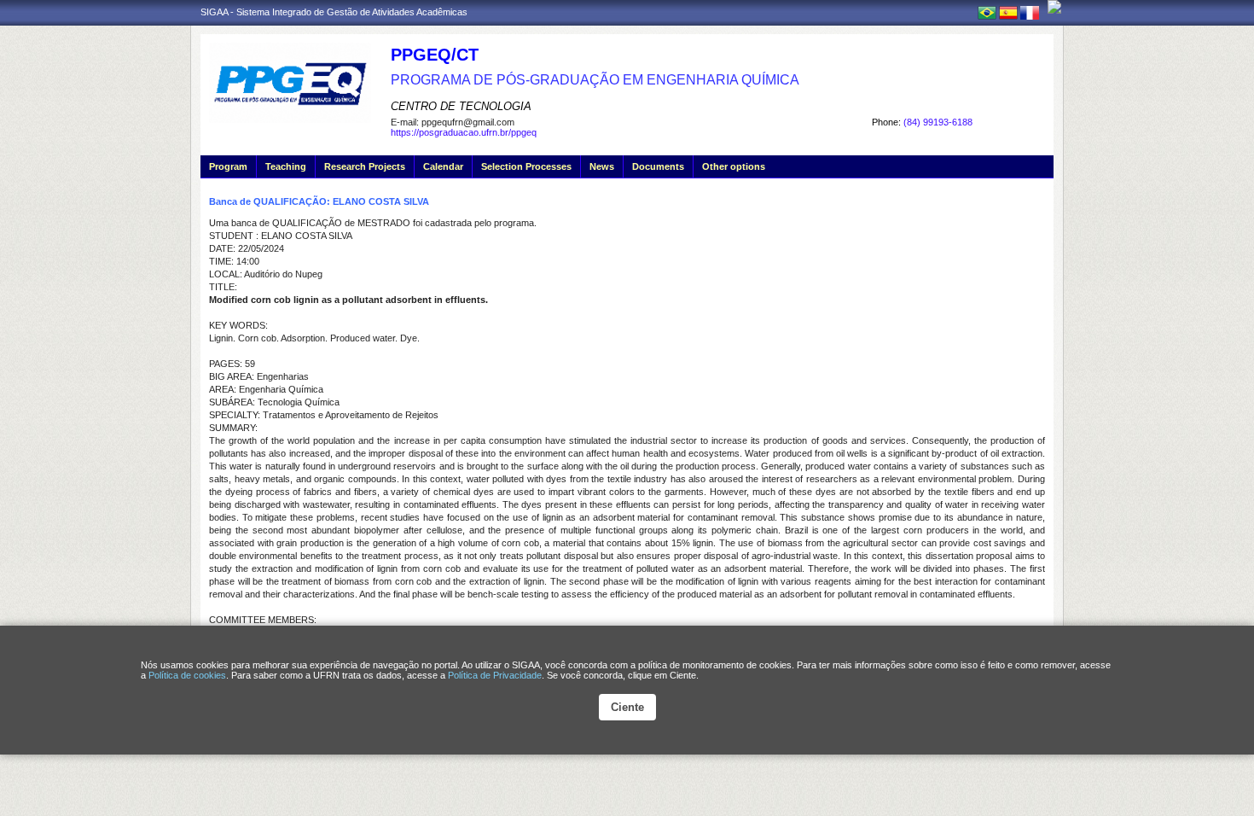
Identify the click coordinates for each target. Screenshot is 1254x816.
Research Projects (364, 166)
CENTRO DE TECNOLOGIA (461, 106)
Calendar (443, 166)
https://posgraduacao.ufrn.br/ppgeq (464, 132)
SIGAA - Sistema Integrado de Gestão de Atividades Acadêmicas (333, 12)
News (601, 166)
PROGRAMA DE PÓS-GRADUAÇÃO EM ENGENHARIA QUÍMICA (595, 80)
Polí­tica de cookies (187, 675)
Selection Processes (526, 166)
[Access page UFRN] (1054, 7)
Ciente (627, 707)
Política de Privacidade (495, 675)
